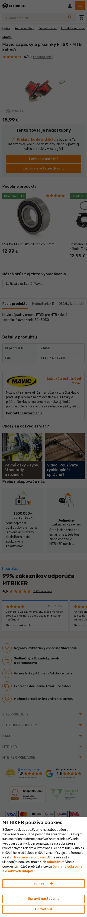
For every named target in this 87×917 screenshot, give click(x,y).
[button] (55, 862)
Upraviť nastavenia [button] (43, 899)
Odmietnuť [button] (43, 909)
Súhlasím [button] (43, 883)
